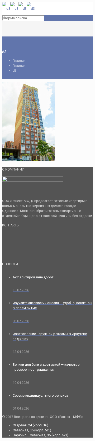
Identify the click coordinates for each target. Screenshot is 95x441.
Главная (19, 60)
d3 (15, 70)
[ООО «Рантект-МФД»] (18, 8)
